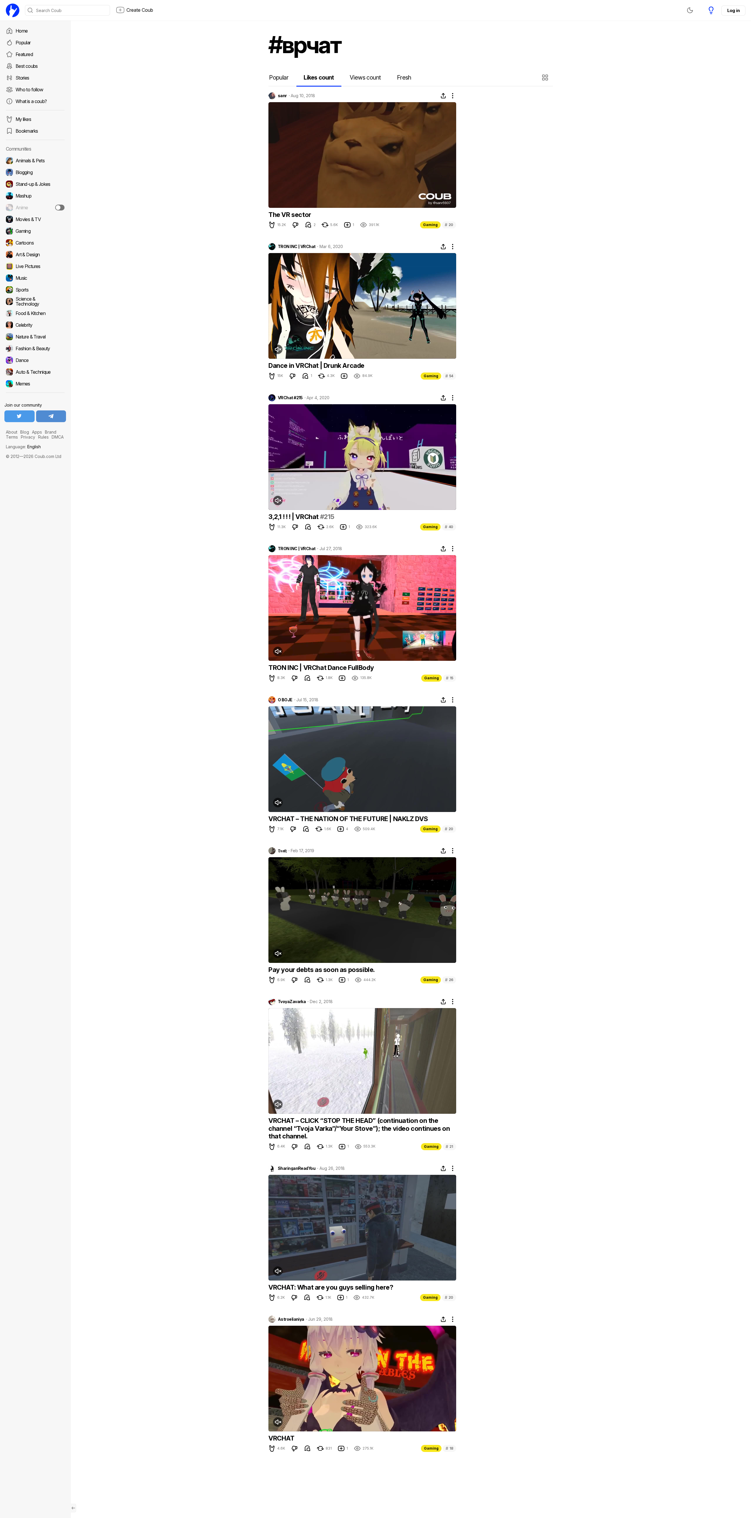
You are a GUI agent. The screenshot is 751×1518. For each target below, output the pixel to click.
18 (449, 1448)
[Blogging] (35, 172)
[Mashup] (35, 196)
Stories (22, 78)
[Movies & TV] (35, 219)
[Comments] (308, 224)
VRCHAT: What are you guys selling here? (330, 1287)
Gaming (430, 225)
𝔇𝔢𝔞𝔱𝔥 (282, 851)
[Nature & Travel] (35, 337)
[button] (546, 77)
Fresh (404, 77)
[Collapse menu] (73, 1508)
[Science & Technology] (35, 301)
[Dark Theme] (690, 10)
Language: (23, 446)
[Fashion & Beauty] (35, 348)
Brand (50, 431)
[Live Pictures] (35, 266)
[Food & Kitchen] (35, 313)
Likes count (319, 77)
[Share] (443, 95)
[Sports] (35, 290)
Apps (37, 431)
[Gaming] (35, 231)
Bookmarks (27, 131)
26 (449, 979)
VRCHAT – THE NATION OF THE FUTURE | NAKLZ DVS (348, 819)
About (11, 431)
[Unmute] (278, 349)
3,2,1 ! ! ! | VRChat (294, 516)
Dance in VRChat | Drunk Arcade (316, 365)
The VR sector (289, 214)
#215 (327, 516)
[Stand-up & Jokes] (35, 184)
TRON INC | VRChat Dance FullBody (321, 667)
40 (449, 526)
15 (449, 677)
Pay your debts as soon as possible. (321, 969)
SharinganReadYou (296, 1168)
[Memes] (35, 384)
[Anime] (35, 207)
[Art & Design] (35, 254)
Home (22, 31)
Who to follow (29, 89)
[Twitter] (19, 416)
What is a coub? (31, 101)
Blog (24, 431)
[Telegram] (51, 416)
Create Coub (139, 10)
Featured (24, 54)
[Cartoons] (35, 243)
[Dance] (35, 360)
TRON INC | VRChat (296, 247)
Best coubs (27, 66)
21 (449, 1146)
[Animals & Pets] (35, 160)
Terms (12, 436)
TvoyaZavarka (292, 1002)
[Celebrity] (35, 325)
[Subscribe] (60, 207)
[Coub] (12, 10)
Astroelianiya (291, 1319)
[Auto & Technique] (35, 372)
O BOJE (285, 700)
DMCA (58, 436)
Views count (365, 77)
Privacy (28, 436)
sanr (282, 96)
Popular (23, 43)
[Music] (35, 278)
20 (449, 224)
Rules (43, 436)
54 (449, 375)
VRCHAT (281, 1438)
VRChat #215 (290, 398)
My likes (23, 119)
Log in (733, 10)
